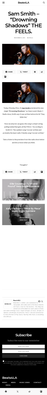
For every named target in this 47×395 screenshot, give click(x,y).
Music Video (24, 382)
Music (4, 382)
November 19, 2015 (19, 215)
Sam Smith (26, 108)
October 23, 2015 (19, 190)
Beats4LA (23, 2)
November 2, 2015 (19, 38)
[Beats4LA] (7, 304)
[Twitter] (42, 301)
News (13, 382)
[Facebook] (39, 301)
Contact (37, 382)
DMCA (8, 385)
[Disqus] (23, 256)
